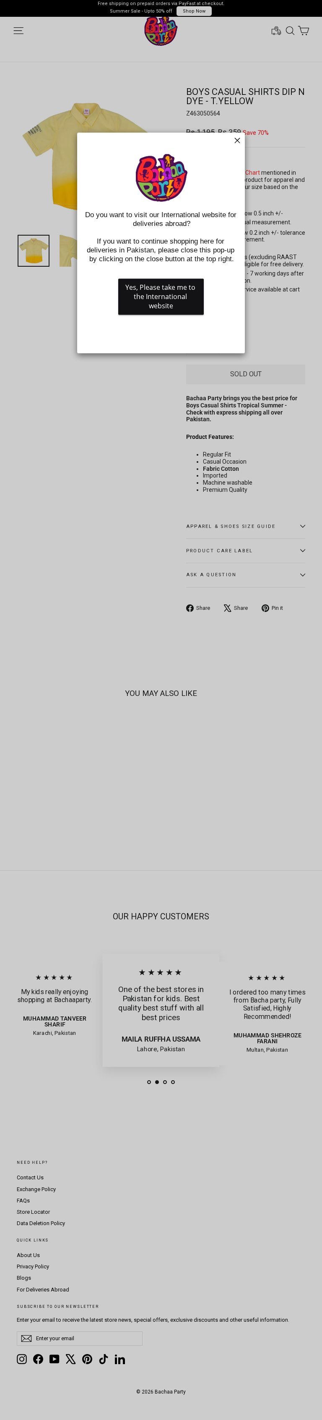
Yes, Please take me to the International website (161, 297)
